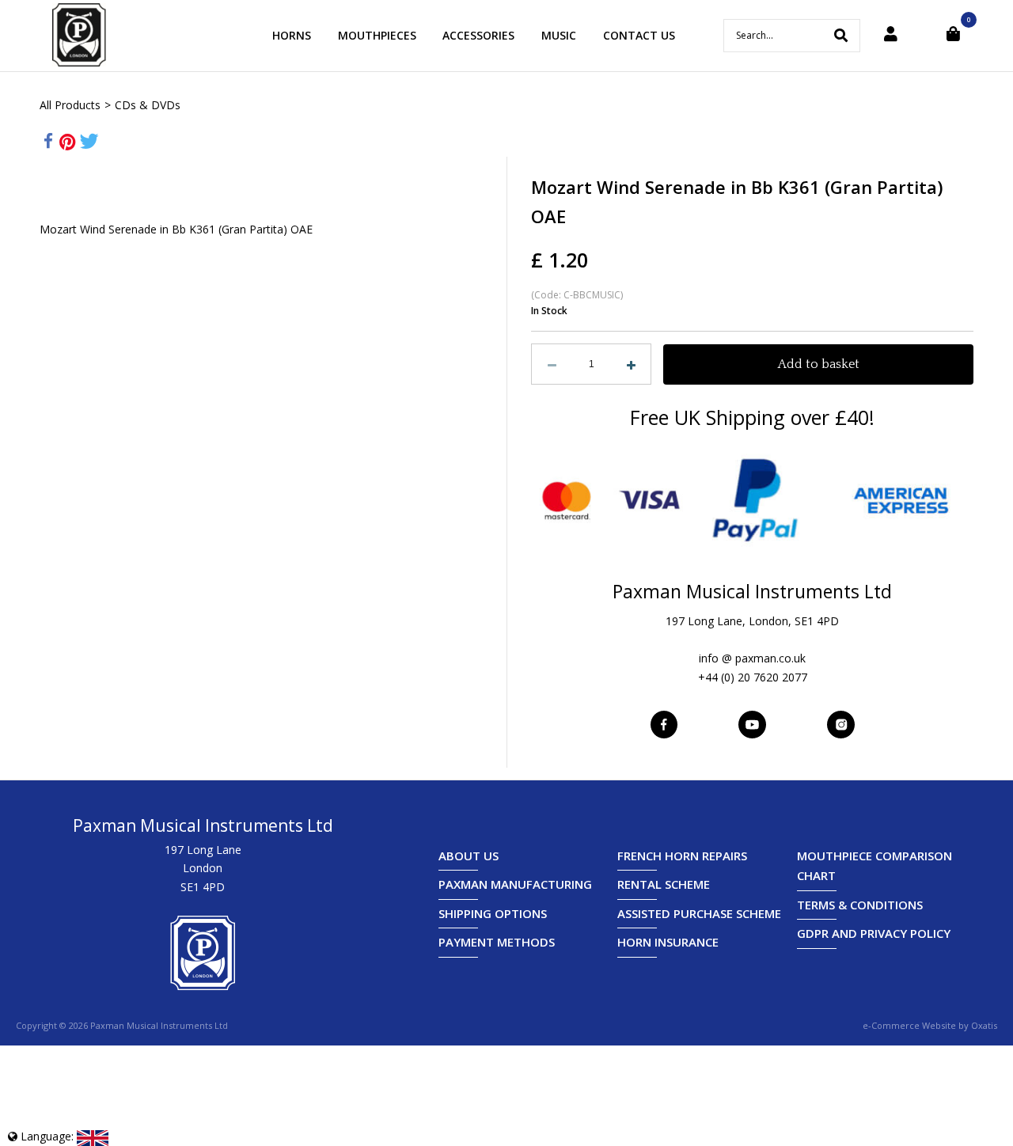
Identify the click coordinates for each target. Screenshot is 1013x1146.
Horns (291, 35)
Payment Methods (496, 942)
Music (558, 35)
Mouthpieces (377, 35)
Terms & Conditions (860, 905)
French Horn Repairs (682, 855)
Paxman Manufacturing (515, 884)
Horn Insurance (668, 942)
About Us (468, 855)
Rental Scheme (663, 884)
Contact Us (639, 35)
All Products (70, 104)
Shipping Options (492, 913)
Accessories (478, 35)
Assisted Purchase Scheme (699, 913)
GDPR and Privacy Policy (873, 933)
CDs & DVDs (147, 104)
